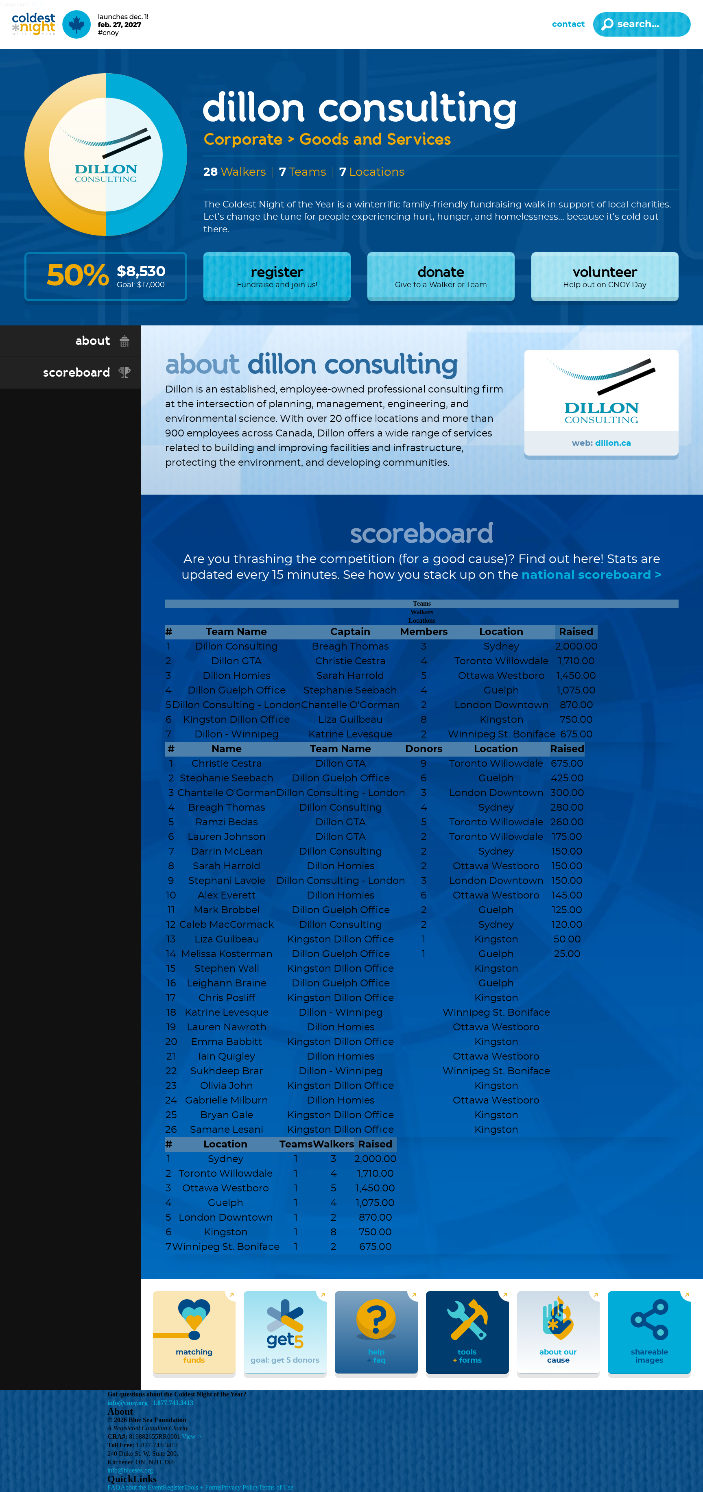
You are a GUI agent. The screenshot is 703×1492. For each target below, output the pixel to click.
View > (191, 1436)
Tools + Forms (202, 1487)
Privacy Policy (240, 1487)
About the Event (141, 1487)
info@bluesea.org (130, 1470)
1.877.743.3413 (173, 1402)
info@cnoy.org (127, 1402)
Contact (568, 24)
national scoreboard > (592, 575)
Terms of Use (276, 1487)
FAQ (113, 1487)
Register (173, 1487)
